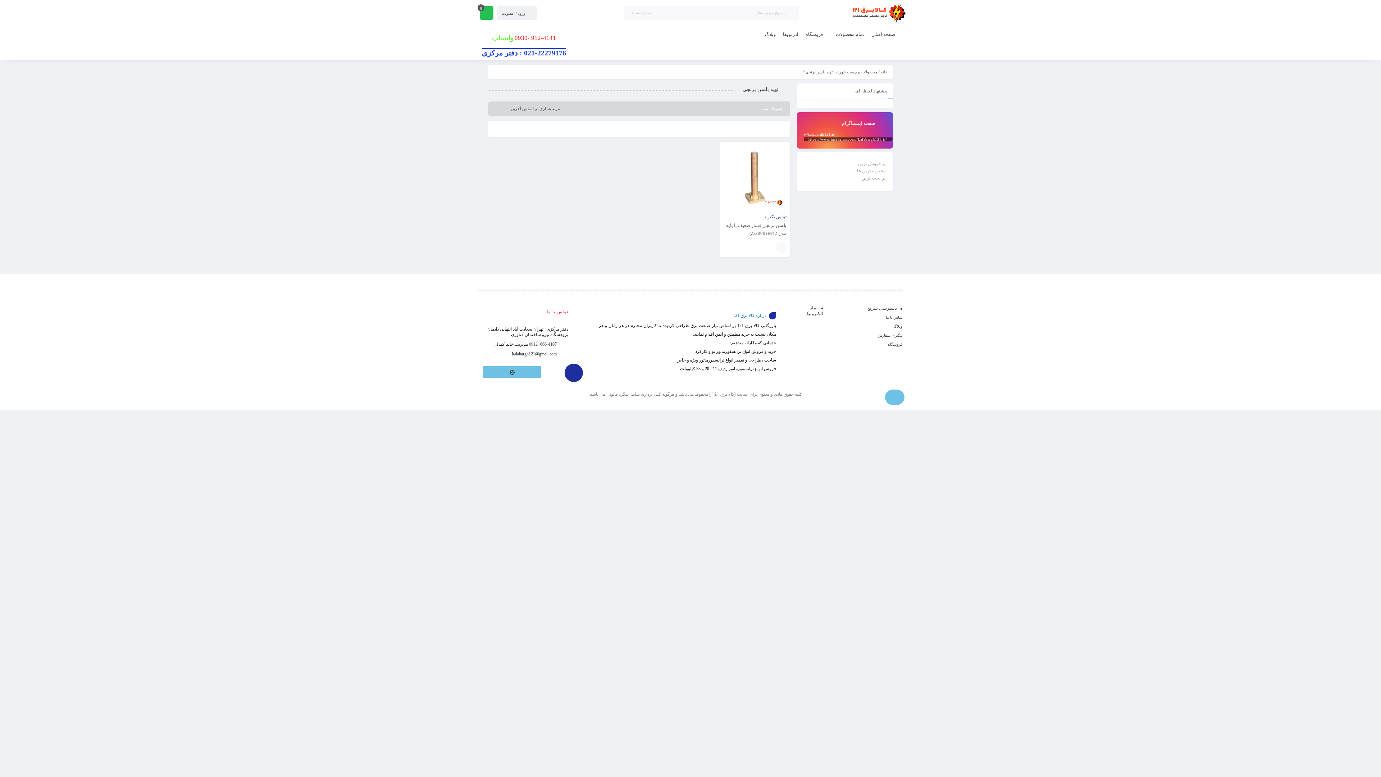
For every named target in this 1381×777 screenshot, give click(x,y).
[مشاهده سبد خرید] (486, 13)
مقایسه (768, 247)
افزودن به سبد (781, 247)
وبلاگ (897, 326)
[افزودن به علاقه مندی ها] (757, 247)
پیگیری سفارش (890, 335)
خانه (884, 72)
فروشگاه (895, 344)
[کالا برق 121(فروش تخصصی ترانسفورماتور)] (877, 13)
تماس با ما (894, 317)
